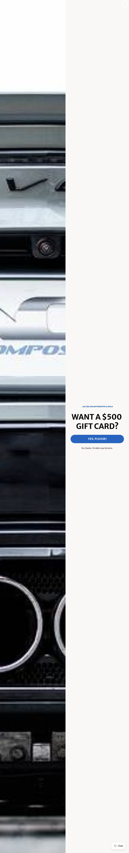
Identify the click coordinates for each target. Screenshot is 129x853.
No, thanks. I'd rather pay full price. (97, 448)
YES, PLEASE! (97, 438)
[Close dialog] (125, 4)
